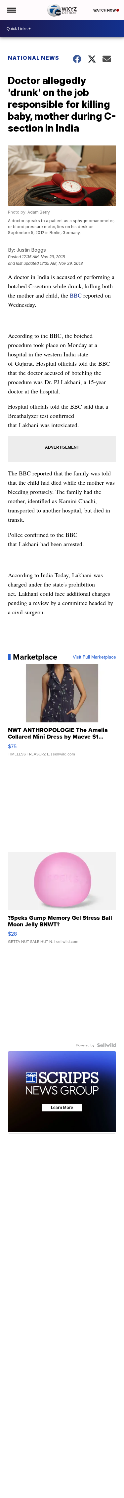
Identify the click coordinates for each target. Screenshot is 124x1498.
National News (33, 58)
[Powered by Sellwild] (106, 1045)
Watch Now (104, 10)
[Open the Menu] (11, 10)
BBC (76, 295)
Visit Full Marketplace (94, 657)
